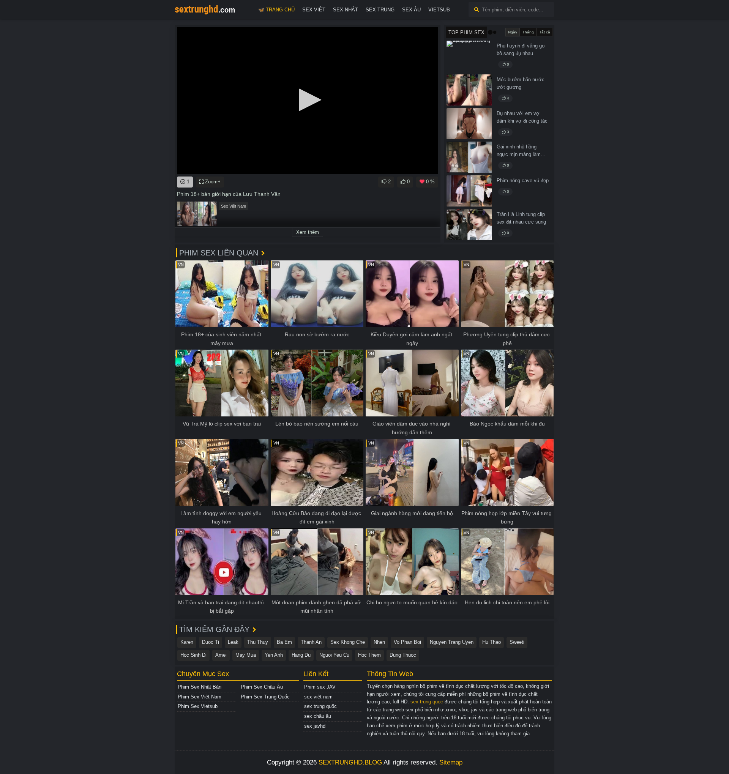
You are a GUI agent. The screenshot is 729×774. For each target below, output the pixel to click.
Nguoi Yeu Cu (334, 655)
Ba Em (284, 642)
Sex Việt (313, 10)
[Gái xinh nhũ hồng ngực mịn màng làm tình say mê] (469, 157)
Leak (233, 642)
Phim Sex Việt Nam (199, 697)
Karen (186, 642)
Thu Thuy (257, 642)
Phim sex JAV (320, 687)
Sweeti (517, 642)
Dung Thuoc (403, 655)
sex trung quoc (426, 702)
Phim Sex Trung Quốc (265, 697)
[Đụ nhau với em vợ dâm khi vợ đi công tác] (469, 123)
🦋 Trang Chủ (276, 10)
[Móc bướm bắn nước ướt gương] (469, 90)
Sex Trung (380, 10)
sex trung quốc (320, 706)
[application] (307, 100)
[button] (307, 100)
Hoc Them (369, 655)
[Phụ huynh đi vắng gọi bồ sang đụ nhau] (469, 56)
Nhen (379, 642)
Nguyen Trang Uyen (451, 642)
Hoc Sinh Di (193, 655)
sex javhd (314, 726)
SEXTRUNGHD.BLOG (350, 762)
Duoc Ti (210, 642)
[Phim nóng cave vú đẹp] (469, 191)
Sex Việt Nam (233, 206)
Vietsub (439, 10)
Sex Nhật (345, 10)
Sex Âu (411, 10)
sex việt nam (318, 697)
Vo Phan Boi (407, 642)
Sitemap (450, 762)
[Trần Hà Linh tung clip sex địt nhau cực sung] (469, 224)
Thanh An (311, 642)
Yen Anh (274, 655)
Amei (221, 655)
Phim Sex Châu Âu (262, 687)
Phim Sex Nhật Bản (199, 687)
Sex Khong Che (347, 642)
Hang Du (301, 655)
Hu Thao (491, 642)
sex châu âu (317, 716)
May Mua (245, 655)
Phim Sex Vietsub (198, 706)
